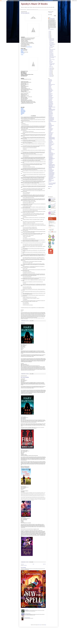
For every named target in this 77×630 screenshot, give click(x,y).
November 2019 (51, 39)
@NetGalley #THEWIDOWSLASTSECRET (52, 109)
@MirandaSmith (50, 105)
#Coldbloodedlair (51, 129)
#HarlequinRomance (51, 142)
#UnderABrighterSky (51, 176)
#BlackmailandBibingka (51, 125)
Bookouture (50, 181)
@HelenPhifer (50, 96)
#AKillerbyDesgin (51, 120)
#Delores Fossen (50, 133)
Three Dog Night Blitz (51, 57)
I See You (23, 323)
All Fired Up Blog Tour (25, 13)
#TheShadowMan (51, 171)
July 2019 (50, 70)
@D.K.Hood (50, 87)
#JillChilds (50, 146)
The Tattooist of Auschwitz (27, 613)
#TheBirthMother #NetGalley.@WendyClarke (52, 158)
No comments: (27, 320)
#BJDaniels (50, 123)
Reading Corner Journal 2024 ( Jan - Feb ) (32, 9)
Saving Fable (50, 62)
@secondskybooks (51, 113)
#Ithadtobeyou (50, 145)
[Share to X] (31, 320)
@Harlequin (50, 94)
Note (49, 48)
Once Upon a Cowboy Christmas (51, 64)
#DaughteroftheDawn (51, 132)
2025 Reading (50, 12)
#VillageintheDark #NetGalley (52, 177)
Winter (50, 58)
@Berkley (50, 83)
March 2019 (50, 74)
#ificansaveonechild (51, 144)
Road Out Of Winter (51, 184)
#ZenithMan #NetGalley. (51, 180)
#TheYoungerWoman (51, 175)
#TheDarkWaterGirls (51, 162)
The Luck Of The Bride (51, 46)
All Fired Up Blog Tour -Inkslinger (51, 45)
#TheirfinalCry (50, 168)
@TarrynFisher (50, 116)
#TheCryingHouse (51, 160)
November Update (51, 51)
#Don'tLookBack (50, 134)
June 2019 (50, 71)
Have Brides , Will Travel (52, 63)
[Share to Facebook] (32, 320)
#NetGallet (50, 150)
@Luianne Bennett (51, 103)
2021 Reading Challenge (52, 211)
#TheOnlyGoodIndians (51, 170)
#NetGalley (50, 151)
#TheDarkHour (50, 161)
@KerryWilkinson (51, 102)
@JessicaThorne (50, 98)
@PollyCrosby (50, 111)
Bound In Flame (51, 61)
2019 (49, 37)
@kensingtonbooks (51, 101)
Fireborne (50, 60)
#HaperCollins (50, 140)
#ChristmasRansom (51, 128)
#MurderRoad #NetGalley (51, 149)
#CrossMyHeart (50, 130)
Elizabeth (52, 199)
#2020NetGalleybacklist (51, 118)
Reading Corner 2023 (23, 9)
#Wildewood (50, 179)
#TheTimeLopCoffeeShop (51, 172)
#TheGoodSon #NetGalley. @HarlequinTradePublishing (52, 165)
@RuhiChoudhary (51, 112)
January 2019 (51, 76)
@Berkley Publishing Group (52, 84)
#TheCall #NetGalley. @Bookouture (51, 159)
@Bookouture (50, 85)
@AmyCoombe (50, 80)
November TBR (51, 66)
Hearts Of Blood (51, 47)
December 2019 (51, 38)
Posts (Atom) (25, 565)
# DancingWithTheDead (51, 117)
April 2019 (50, 73)
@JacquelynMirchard (51, 97)
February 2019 (51, 75)
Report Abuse (50, 186)
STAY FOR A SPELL (23, 567)
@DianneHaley (50, 89)
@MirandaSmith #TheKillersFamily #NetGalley (52, 106)
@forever (50, 92)
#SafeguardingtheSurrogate (52, 153)
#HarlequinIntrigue (51, 141)
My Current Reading (25, 377)
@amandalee (50, 79)
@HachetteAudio (50, 93)
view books (55, 203)
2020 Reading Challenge (52, 204)
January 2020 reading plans (27, 617)
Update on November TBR (52, 49)
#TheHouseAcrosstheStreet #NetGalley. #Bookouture (52, 167)
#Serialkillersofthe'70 (51, 154)
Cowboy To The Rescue (52, 59)
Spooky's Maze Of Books (34, 4)
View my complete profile (51, 29)
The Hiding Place (51, 50)
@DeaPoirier (50, 88)
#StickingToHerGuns (51, 155)
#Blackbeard (50, 124)
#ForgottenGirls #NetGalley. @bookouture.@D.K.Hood (52, 137)
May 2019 (50, 72)
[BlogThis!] (30, 320)
